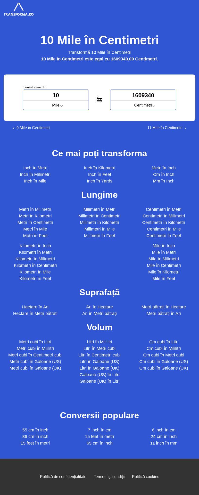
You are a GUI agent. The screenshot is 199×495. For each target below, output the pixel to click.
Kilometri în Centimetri (35, 265)
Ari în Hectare (99, 307)
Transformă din (34, 87)
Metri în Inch (164, 167)
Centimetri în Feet (163, 235)
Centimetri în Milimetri (164, 216)
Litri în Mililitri (99, 341)
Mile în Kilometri (163, 272)
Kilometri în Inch (35, 245)
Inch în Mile (35, 181)
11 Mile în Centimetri (164, 128)
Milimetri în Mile (99, 229)
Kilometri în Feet (35, 278)
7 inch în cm (99, 430)
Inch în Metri (35, 167)
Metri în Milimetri (35, 209)
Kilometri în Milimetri (35, 258)
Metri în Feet (35, 235)
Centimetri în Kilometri (163, 222)
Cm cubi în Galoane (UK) (163, 368)
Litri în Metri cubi (99, 348)
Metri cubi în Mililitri (35, 348)
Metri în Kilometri (35, 216)
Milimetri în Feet (99, 235)
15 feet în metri (35, 443)
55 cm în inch (35, 430)
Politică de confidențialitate (63, 477)
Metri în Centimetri (35, 222)
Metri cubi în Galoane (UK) (35, 368)
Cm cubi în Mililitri (164, 348)
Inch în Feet (99, 174)
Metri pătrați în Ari (164, 313)
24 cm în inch (164, 436)
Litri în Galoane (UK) (99, 368)
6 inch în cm (163, 430)
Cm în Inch (163, 174)
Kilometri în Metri (35, 252)
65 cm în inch (100, 443)
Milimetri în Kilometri (99, 222)
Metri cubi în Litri (35, 341)
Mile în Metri (164, 252)
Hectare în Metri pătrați (35, 313)
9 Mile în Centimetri (33, 128)
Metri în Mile (35, 229)
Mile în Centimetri (164, 265)
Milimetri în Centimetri (99, 216)
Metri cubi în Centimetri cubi (35, 355)
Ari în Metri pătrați (99, 313)
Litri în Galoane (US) (99, 361)
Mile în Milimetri (164, 258)
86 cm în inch (35, 436)
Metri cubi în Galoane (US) (35, 361)
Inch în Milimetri (35, 174)
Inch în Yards (99, 181)
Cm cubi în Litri (163, 341)
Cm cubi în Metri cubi (163, 355)
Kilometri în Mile (35, 272)
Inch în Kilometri (99, 167)
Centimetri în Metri (164, 209)
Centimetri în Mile (164, 229)
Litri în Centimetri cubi (99, 355)
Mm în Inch (163, 181)
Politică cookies (145, 477)
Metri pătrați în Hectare (163, 307)
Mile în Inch (164, 245)
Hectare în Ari (35, 307)
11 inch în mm (163, 443)
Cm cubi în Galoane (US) (163, 361)
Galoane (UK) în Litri (99, 381)
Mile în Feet (163, 278)
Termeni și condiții (109, 477)
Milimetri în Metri (99, 209)
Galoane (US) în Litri (99, 374)
